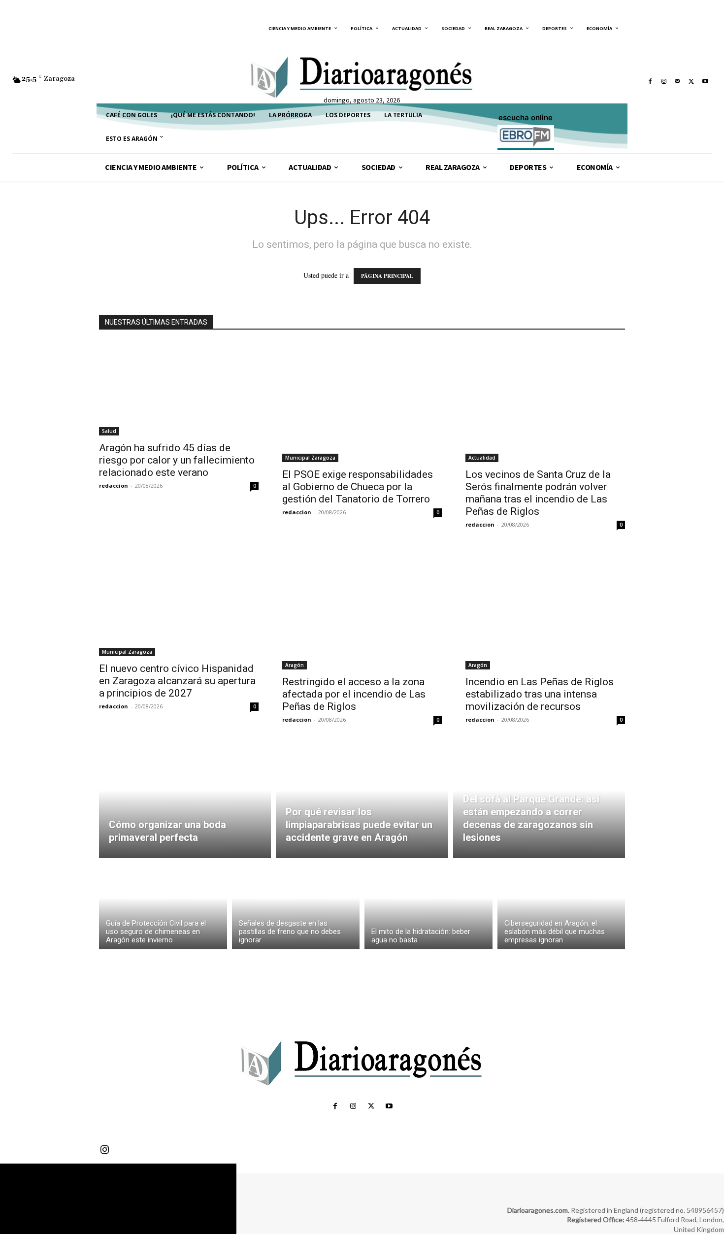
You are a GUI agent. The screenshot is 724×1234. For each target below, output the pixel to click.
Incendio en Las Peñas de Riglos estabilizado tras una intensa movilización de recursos (539, 694)
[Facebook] (650, 81)
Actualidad (481, 457)
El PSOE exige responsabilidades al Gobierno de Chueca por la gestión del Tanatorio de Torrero (357, 486)
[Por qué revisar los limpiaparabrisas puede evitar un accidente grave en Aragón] (362, 801)
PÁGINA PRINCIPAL (387, 276)
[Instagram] (663, 81)
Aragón (294, 665)
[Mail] (677, 81)
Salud (109, 431)
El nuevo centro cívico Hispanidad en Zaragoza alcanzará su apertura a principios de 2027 (177, 681)
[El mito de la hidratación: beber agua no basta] (428, 906)
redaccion (113, 485)
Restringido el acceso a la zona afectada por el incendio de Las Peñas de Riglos (354, 694)
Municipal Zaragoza (310, 457)
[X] (691, 81)
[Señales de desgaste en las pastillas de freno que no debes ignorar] (296, 906)
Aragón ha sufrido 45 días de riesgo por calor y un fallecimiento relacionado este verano (177, 460)
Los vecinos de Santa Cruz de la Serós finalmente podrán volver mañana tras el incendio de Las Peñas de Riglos (538, 492)
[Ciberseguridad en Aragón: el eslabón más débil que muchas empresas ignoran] (561, 906)
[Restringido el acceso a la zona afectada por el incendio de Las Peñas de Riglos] (362, 609)
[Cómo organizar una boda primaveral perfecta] (185, 801)
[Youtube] (705, 81)
